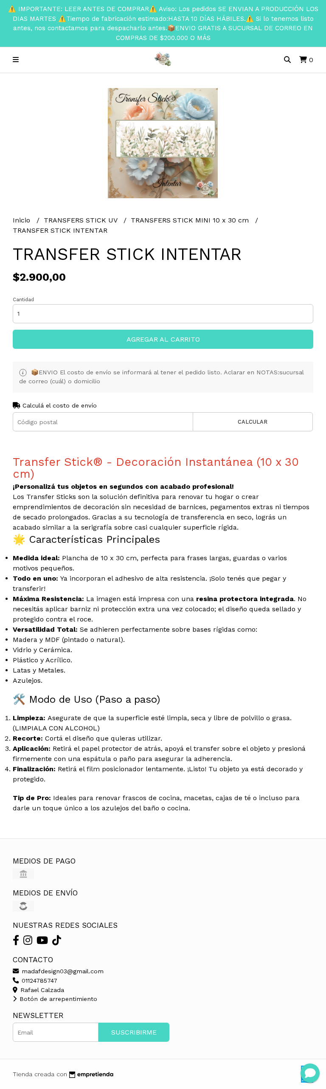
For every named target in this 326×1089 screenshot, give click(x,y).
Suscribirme (134, 1032)
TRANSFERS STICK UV (81, 220)
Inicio (22, 220)
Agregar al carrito (163, 339)
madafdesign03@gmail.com (62, 971)
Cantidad (23, 299)
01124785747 (38, 980)
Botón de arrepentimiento (57, 998)
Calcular (252, 422)
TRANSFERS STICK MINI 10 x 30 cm (191, 220)
